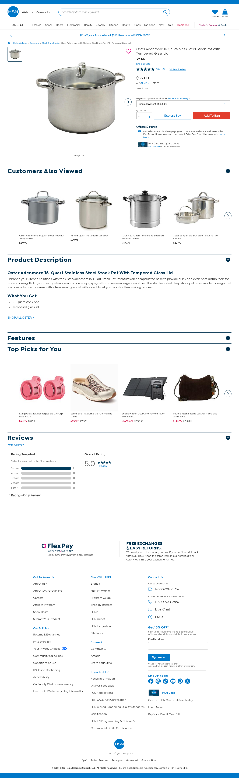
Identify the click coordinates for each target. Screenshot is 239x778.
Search (164, 11)
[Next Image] (128, 101)
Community (98, 648)
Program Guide (101, 597)
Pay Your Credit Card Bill (164, 714)
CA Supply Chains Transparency (53, 684)
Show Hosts (40, 612)
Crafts (137, 25)
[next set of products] (227, 215)
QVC (84, 760)
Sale (170, 25)
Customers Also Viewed (45, 171)
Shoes (48, 25)
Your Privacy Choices (47, 648)
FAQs (159, 617)
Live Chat (162, 609)
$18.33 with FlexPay (178, 98)
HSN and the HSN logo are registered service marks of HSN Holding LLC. (120, 767)
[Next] (224, 35)
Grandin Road (149, 760)
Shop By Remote (101, 604)
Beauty (88, 25)
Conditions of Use (44, 663)
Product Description (40, 260)
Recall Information (103, 678)
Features (21, 338)
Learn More (155, 707)
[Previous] (11, 35)
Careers (38, 597)
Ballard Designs (99, 760)
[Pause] (228, 35)
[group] (143, 77)
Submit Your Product (46, 619)
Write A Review (178, 69)
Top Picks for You (35, 349)
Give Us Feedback (102, 685)
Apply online (154, 146)
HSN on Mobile (100, 590)
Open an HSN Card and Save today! (171, 700)
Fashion (36, 25)
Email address (156, 639)
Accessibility (41, 677)
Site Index (97, 633)
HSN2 (94, 612)
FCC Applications (102, 692)
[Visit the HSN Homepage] (13, 16)
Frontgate (117, 760)
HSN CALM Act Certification (108, 699)
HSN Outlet (98, 619)
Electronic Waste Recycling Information (58, 691)
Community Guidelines (48, 656)
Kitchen (113, 25)
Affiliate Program (44, 604)
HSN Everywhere (101, 626)
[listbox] (183, 103)
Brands (95, 583)
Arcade (95, 656)
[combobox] (113, 12)
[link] (225, 13)
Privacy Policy (42, 641)
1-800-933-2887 (167, 602)
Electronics (73, 25)
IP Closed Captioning (46, 670)
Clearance (183, 25)
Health (126, 25)
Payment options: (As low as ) (162, 98)
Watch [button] (26, 12)
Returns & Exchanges (46, 634)
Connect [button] (42, 12)
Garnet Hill (132, 760)
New (161, 25)
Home (60, 25)
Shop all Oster (143, 63)
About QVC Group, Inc (47, 590)
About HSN (40, 583)
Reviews (20, 438)
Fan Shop (149, 25)
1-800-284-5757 (167, 589)
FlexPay (145, 83)
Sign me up (159, 657)
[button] (192, 13)
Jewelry (100, 25)
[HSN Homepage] (9, 43)
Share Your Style (101, 663)
